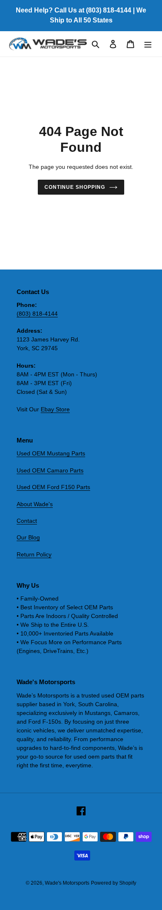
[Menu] (148, 44)
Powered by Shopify (113, 883)
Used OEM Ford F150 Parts (53, 487)
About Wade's (35, 504)
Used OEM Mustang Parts (51, 453)
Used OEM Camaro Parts (50, 470)
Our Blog (28, 537)
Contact (27, 520)
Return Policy (34, 554)
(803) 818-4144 (37, 313)
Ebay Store (55, 409)
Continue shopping (74, 187)
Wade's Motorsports (67, 883)
